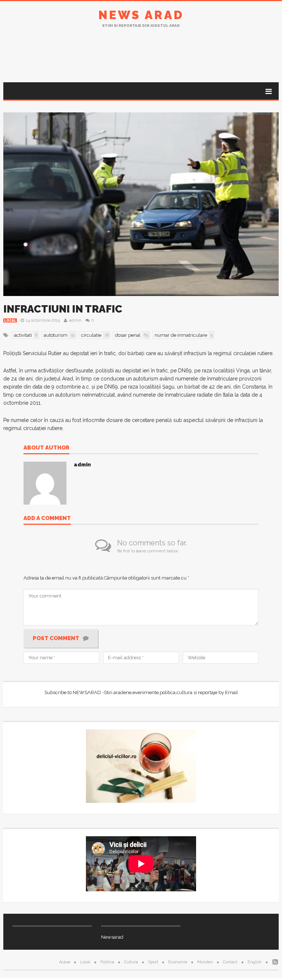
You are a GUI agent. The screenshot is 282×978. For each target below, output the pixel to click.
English (254, 962)
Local (10, 320)
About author (46, 448)
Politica (107, 962)
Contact (230, 962)
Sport (153, 962)
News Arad (141, 15)
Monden (205, 962)
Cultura (131, 962)
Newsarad (112, 937)
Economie (177, 962)
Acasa (64, 962)
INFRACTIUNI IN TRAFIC (62, 309)
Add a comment (47, 519)
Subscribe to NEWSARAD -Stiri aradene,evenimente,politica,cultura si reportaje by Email (141, 692)
